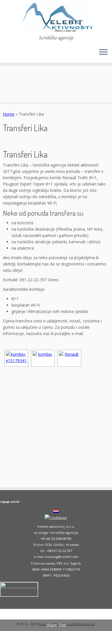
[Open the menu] (103, 52)
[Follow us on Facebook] (11, 54)
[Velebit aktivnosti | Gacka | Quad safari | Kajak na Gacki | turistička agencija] (56, 17)
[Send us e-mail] (6, 54)
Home (8, 114)
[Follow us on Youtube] (15, 54)
